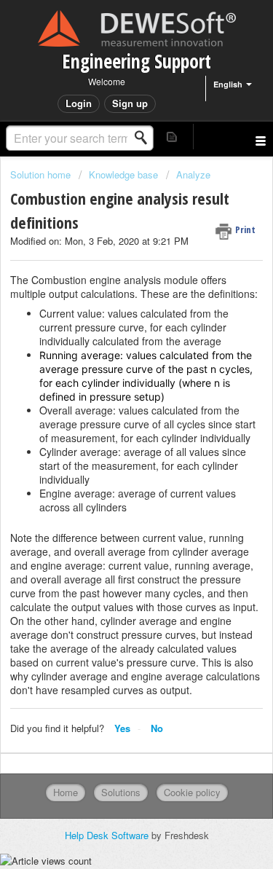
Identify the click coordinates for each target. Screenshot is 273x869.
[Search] (145, 137)
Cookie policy (192, 792)
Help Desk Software (108, 835)
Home (65, 792)
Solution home (42, 174)
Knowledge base (123, 174)
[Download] (110, 426)
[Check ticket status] (172, 136)
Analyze (193, 174)
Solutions (121, 792)
